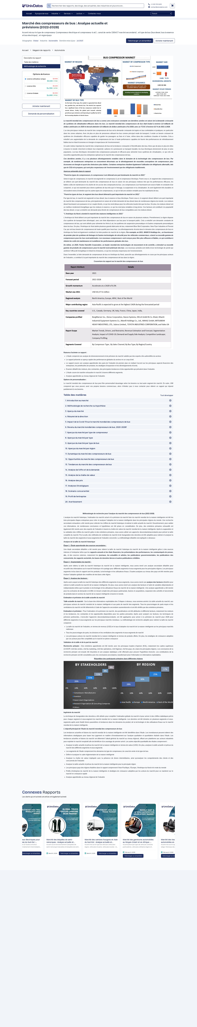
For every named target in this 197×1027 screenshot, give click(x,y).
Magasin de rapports (41, 50)
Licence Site (31, 86)
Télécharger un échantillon (139, 40)
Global (35, 41)
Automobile (53, 41)
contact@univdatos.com (159, 7)
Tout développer (166, 395)
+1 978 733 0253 (156, 4)
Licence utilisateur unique (36, 79)
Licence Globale (32, 93)
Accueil (25, 50)
